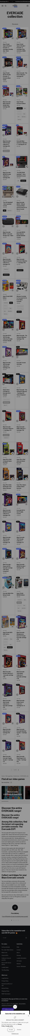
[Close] (28, 1016)
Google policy (9, 1026)
